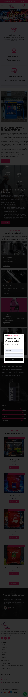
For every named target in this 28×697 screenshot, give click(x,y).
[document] (14, 348)
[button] (22, 335)
